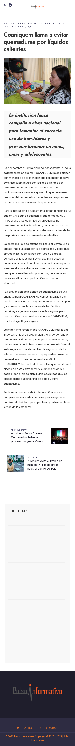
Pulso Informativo (26, 23)
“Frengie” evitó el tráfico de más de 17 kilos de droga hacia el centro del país (44, 463)
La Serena (17, 26)
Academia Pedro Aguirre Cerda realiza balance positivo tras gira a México (27, 435)
